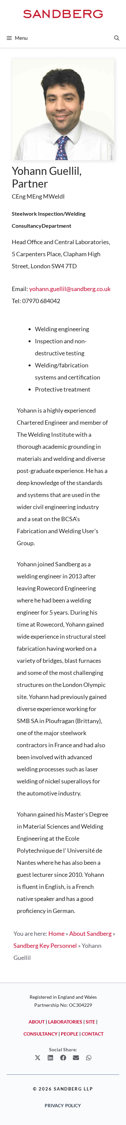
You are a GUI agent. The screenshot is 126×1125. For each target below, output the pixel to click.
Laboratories (65, 1022)
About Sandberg (90, 933)
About (37, 1022)
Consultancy (40, 1034)
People (69, 1034)
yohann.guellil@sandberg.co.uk (70, 288)
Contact (92, 1034)
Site (90, 1022)
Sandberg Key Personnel (45, 945)
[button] (117, 38)
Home (56, 933)
